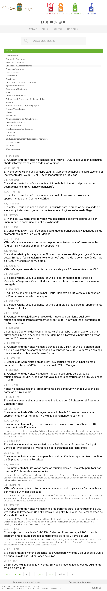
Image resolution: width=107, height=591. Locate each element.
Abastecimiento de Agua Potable (22, 119)
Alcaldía (10, 145)
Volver (33, 29)
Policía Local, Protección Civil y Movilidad (25, 99)
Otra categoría (13, 149)
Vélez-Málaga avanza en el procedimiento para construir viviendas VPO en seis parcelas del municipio (51, 390)
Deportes (10, 135)
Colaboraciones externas (27, 582)
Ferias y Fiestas (13, 142)
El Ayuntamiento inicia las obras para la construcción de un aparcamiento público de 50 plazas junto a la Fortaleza (53, 458)
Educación (11, 115)
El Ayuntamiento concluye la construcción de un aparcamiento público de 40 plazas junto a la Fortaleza (50, 426)
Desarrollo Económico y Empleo (21, 82)
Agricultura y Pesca (15, 86)
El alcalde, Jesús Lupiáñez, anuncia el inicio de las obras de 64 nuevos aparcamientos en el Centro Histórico (46, 197)
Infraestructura (13, 125)
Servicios (10, 79)
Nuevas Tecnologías (15, 109)
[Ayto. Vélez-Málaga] (17, 7)
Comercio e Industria (16, 96)
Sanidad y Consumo (15, 59)
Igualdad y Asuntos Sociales (19, 129)
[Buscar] (26, 41)
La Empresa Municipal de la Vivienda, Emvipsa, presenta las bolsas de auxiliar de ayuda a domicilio (52, 566)
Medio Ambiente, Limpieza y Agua (22, 105)
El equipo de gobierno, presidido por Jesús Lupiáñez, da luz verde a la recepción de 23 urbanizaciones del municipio (52, 294)
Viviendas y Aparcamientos (19, 66)
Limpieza (10, 132)
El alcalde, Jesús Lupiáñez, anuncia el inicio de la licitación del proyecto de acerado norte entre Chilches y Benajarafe (49, 185)
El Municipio (12, 56)
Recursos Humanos (15, 62)
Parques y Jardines (15, 69)
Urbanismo (11, 76)
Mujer (8, 92)
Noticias (72, 29)
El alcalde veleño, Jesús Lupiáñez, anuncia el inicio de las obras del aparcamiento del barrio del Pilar (53, 306)
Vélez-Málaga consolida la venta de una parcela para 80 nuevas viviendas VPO (51, 269)
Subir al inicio (96, 588)
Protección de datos (80, 582)
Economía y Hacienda (16, 89)
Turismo (10, 102)
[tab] (50, 9)
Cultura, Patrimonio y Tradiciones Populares (27, 139)
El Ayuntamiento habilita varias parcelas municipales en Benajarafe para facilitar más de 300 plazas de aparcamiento (52, 469)
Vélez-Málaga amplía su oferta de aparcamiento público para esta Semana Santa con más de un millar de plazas (52, 490)
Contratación (12, 72)
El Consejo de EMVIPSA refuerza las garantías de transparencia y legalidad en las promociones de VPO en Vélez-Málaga (53, 232)
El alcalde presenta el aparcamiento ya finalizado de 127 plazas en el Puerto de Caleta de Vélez (52, 402)
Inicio (44, 29)
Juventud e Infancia (15, 122)
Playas (9, 112)
